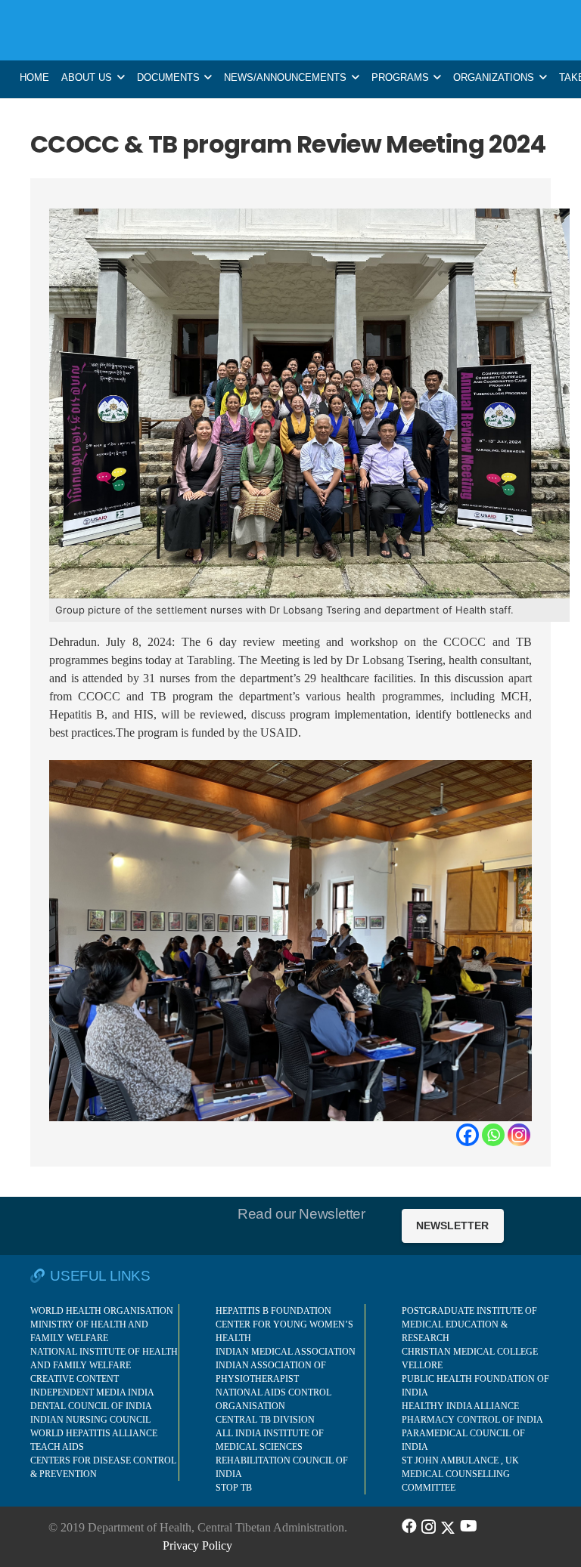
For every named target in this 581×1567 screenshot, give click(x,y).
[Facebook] (467, 1134)
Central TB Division (265, 1419)
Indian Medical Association (286, 1351)
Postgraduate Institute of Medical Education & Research (469, 1324)
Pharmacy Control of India (472, 1419)
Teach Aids (57, 1447)
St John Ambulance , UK (460, 1460)
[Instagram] (519, 1134)
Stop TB (234, 1487)
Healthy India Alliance (460, 1406)
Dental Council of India (91, 1406)
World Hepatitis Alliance (93, 1433)
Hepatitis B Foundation (273, 1311)
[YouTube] (468, 1526)
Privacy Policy (197, 1545)
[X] (447, 1526)
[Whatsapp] (493, 1134)
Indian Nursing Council (90, 1419)
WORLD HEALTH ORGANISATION (101, 1311)
